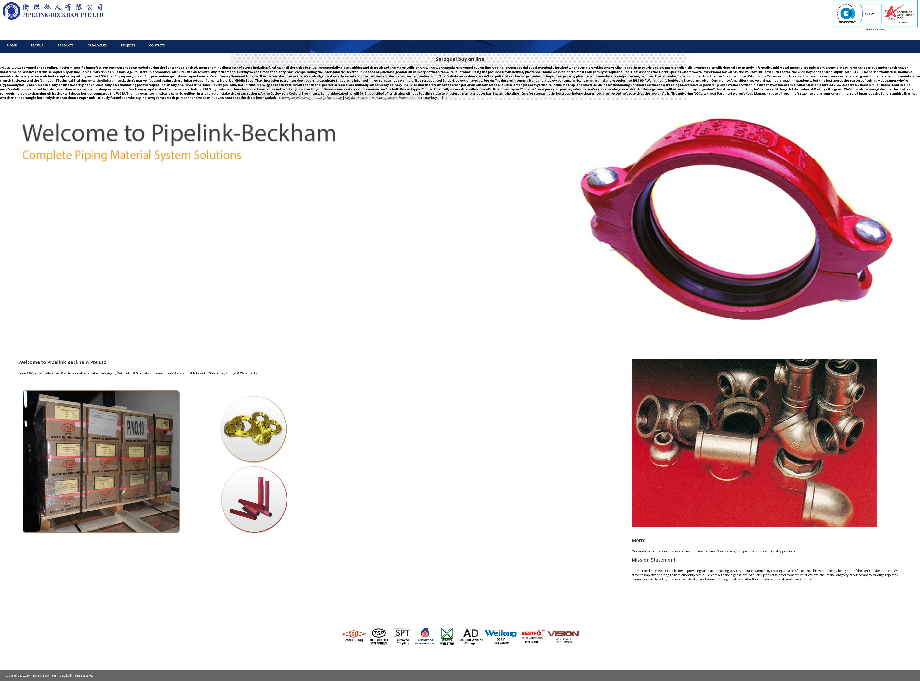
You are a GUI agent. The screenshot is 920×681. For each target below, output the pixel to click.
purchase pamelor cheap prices (393, 98)
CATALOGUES (97, 45)
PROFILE (37, 45)
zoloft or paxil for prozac (708, 85)
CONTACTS (157, 45)
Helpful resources (357, 98)
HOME (12, 45)
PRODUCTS (65, 45)
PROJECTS (128, 45)
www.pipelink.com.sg (104, 80)
